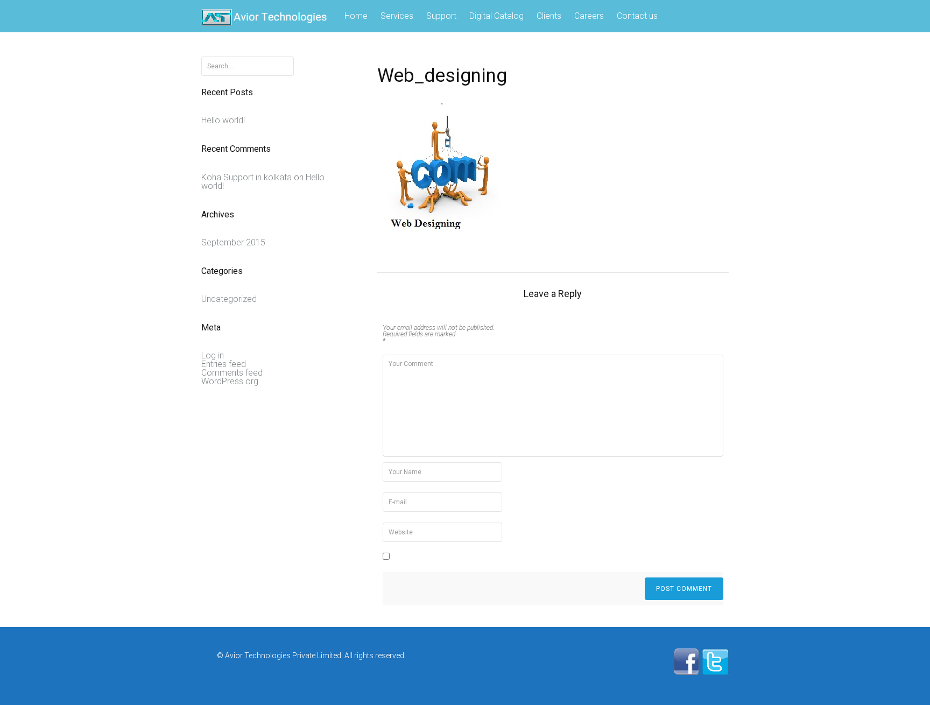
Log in (212, 355)
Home (356, 16)
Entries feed (223, 364)
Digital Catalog (496, 16)
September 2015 (233, 242)
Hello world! (223, 120)
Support (441, 16)
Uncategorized (229, 299)
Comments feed (232, 373)
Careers (589, 16)
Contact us (637, 16)
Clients (549, 16)
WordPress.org (229, 381)
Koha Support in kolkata (246, 177)
